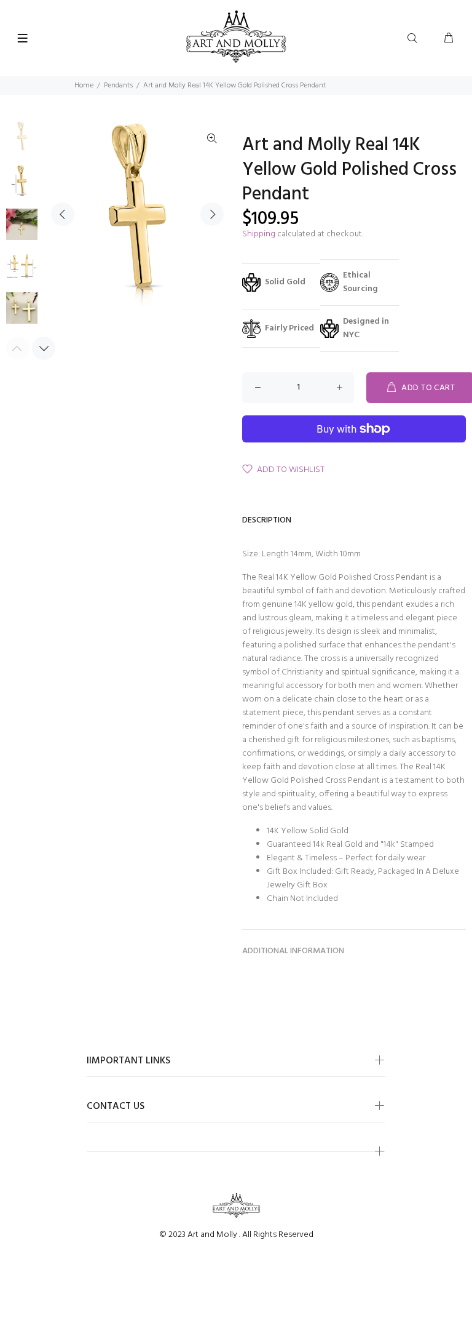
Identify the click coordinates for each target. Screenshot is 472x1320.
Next (212, 214)
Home (83, 85)
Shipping (258, 234)
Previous (62, 214)
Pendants (118, 85)
